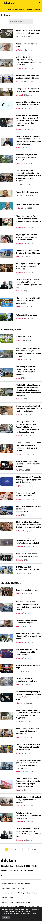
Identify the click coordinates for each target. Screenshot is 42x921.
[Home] (9, 3)
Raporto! (27, 883)
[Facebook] (1, 875)
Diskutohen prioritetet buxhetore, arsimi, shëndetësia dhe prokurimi (28, 815)
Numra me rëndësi (18, 888)
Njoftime (12, 902)
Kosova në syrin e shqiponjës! (27, 204)
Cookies (35, 893)
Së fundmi (5, 866)
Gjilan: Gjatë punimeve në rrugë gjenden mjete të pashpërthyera (28, 508)
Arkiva (12, 897)
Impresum (4, 897)
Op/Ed (18, 148)
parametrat (32, 913)
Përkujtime (36, 9)
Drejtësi (18, 486)
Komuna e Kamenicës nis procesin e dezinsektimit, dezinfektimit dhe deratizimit (27, 540)
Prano (6, 917)
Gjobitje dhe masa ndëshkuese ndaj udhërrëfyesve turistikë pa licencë (28, 636)
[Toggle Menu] (39, 3)
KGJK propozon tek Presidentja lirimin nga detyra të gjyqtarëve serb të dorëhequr (28, 479)
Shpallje (29, 9)
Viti (17, 184)
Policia (18, 37)
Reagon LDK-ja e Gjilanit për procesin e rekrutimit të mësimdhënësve (27, 652)
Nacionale (19, 82)
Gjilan (18, 108)
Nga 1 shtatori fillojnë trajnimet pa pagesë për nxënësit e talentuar (28, 799)
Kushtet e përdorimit (8, 893)
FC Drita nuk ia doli (23, 336)
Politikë (27, 866)
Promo (9, 9)
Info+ (12, 866)
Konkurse (4, 902)
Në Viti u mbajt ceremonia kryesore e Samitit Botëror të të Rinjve (28, 463)
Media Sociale (5, 888)
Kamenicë (19, 68)
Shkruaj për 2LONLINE (15, 883)
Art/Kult (19, 50)
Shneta (18, 307)
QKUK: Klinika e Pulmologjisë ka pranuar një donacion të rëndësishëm (27, 731)
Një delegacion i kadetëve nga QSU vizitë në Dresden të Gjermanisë (28, 266)
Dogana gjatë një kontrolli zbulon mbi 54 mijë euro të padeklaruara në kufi (26, 237)
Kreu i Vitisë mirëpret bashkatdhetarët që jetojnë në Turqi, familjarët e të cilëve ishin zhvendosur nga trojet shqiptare (28, 176)
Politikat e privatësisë (24, 893)
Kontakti (4, 883)
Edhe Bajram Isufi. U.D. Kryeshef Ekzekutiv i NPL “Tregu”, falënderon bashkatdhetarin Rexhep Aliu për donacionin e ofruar (27, 427)
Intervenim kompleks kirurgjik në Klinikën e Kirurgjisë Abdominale (28, 300)
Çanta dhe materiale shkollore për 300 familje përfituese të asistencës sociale (28, 747)
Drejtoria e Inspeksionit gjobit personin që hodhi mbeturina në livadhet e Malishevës (29, 408)
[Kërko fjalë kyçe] (3, 9)
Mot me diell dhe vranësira (26, 315)
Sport (18, 340)
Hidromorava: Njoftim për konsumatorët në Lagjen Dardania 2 (26, 157)
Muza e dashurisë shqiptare (27, 192)
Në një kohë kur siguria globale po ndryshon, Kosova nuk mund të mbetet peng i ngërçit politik (28, 524)
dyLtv (30, 870)
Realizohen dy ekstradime (26, 590)
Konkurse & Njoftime (18, 9)
